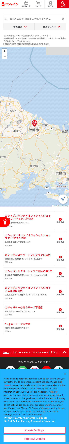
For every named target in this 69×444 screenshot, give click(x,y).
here (7, 385)
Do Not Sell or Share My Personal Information (29, 421)
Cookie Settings (34, 430)
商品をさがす (49, 26)
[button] (34, 123)
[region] (34, 406)
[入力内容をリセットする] (62, 19)
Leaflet (55, 206)
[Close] (65, 373)
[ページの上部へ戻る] (64, 352)
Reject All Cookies (34, 438)
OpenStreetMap (63, 206)
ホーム (6, 352)
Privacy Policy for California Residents (25, 417)
